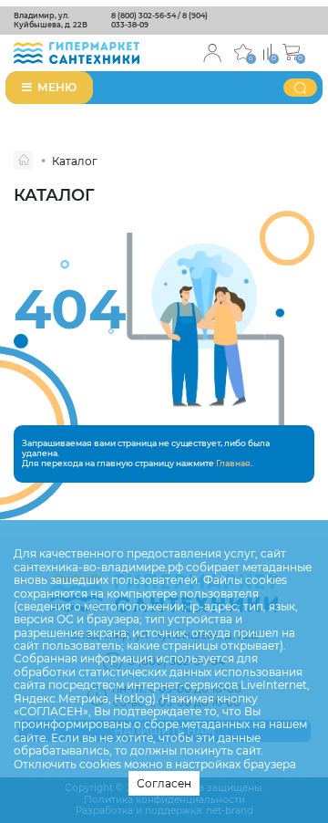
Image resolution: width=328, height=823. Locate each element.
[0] (267, 50)
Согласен (164, 783)
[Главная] (23, 160)
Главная (233, 463)
